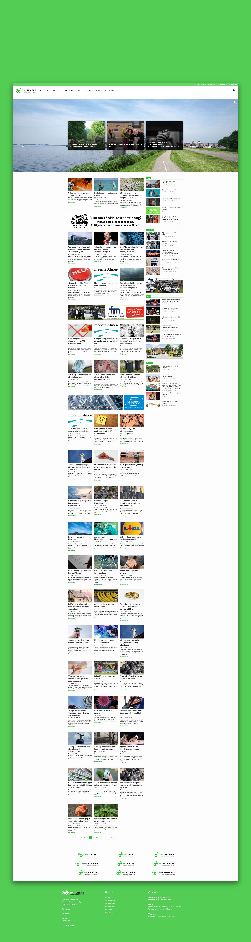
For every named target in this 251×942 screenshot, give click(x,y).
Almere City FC (105, 90)
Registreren (66, 921)
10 (97, 837)
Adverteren (221, 84)
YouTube (172, 916)
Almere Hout (109, 906)
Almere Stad (109, 912)
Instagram (162, 916)
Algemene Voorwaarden (70, 899)
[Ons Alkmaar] (87, 872)
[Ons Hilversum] (164, 863)
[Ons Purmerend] (164, 872)
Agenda (44, 90)
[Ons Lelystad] (164, 854)
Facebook (153, 916)
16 (111, 837)
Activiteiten (72, 90)
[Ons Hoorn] (125, 863)
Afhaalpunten (212, 84)
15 (107, 837)
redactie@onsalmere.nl (163, 899)
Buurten (109, 892)
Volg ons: (152, 914)
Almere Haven (110, 903)
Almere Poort (109, 909)
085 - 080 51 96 (167, 909)
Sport (87, 90)
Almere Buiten (110, 900)
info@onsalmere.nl (164, 897)
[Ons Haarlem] (125, 872)
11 (100, 837)
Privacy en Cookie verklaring (71, 902)
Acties (57, 90)
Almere (107, 897)
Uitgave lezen (202, 84)
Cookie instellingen (68, 925)
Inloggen (65, 918)
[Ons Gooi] (125, 854)
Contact (152, 892)
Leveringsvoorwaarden (69, 904)
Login (228, 84)
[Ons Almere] (87, 854)
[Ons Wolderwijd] (87, 863)
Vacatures (65, 914)
